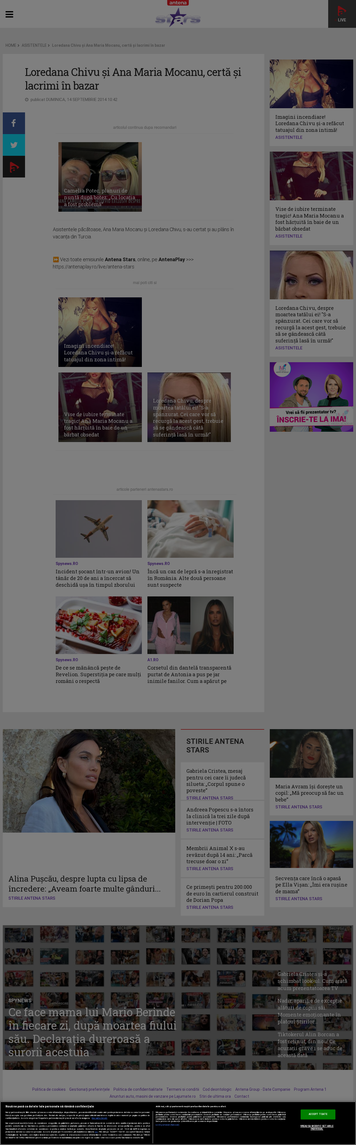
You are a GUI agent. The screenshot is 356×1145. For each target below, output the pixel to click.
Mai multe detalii (99, 1118)
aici (96, 1132)
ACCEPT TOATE (318, 1114)
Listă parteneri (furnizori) (167, 1125)
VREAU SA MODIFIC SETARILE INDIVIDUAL (316, 1128)
